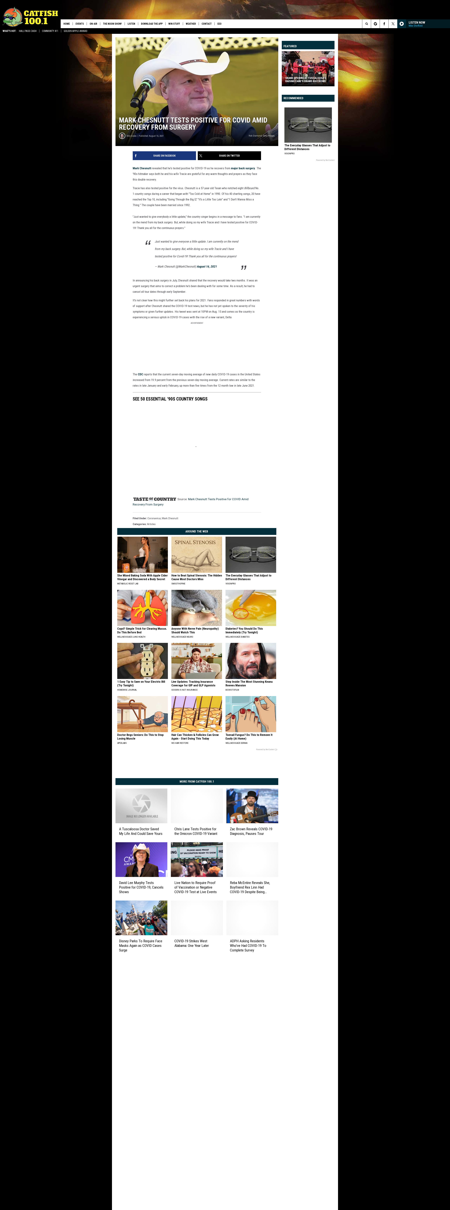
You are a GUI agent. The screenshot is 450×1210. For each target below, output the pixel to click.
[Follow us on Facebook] (384, 23)
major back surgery (243, 168)
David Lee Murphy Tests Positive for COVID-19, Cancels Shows (141, 887)
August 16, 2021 (207, 266)
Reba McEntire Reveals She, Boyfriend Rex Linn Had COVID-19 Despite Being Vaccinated (250, 887)
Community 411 (50, 31)
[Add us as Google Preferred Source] (375, 23)
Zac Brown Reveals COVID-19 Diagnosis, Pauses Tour (251, 831)
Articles (151, 524)
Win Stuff (174, 23)
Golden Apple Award (75, 31)
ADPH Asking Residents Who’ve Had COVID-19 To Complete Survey (248, 945)
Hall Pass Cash (28, 31)
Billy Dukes (132, 136)
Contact (207, 23)
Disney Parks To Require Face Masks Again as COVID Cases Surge (140, 945)
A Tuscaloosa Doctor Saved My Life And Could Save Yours (140, 831)
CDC (140, 374)
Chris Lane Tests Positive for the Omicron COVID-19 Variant (195, 831)
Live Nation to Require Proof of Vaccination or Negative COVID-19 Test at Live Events (195, 887)
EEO (219, 23)
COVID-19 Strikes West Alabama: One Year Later (191, 943)
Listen (131, 23)
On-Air (93, 23)
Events (80, 23)
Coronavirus (154, 518)
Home (66, 23)
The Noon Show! (112, 23)
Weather (191, 23)
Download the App (152, 23)
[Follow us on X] (393, 23)
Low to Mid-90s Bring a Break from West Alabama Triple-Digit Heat (307, 79)
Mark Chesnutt (142, 168)
